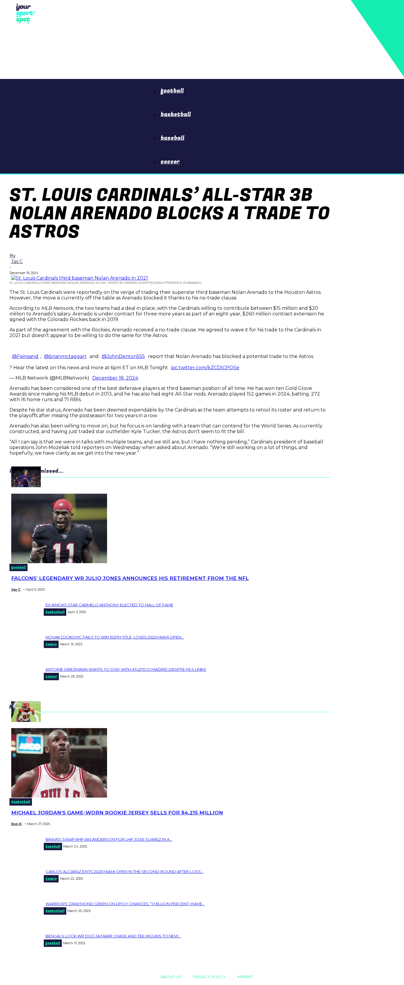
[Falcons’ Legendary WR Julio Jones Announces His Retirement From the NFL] (59, 561)
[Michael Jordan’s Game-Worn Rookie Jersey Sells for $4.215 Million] (59, 796)
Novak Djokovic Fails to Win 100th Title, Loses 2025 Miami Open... (115, 637)
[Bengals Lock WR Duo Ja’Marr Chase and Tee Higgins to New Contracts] (26, 720)
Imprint (245, 976)
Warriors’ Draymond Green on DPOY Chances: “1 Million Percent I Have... (125, 903)
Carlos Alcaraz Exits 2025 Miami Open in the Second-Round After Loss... (124, 871)
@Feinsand (25, 356)
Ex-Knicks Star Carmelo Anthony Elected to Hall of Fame (109, 604)
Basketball (176, 114)
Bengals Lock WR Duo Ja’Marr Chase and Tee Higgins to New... (113, 936)
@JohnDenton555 (123, 356)
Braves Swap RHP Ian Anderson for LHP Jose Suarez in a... (109, 839)
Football (172, 91)
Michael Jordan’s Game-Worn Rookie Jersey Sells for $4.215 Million (117, 813)
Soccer (170, 162)
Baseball (172, 138)
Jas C (17, 261)
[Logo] (24, 13)
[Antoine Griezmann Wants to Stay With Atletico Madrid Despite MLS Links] (26, 485)
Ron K (16, 824)
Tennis (51, 644)
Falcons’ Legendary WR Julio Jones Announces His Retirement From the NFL (130, 578)
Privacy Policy (209, 976)
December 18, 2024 (115, 378)
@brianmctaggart (65, 356)
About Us (171, 976)
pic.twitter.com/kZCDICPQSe (205, 367)
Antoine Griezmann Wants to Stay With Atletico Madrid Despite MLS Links (126, 669)
